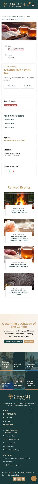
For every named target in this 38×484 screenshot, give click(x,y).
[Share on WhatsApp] (9, 171)
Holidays (7, 421)
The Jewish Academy (15, 16)
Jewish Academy (11, 430)
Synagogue (9, 425)
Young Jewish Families (11, 439)
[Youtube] (23, 479)
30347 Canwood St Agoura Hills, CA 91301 (17, 458)
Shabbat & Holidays (10, 443)
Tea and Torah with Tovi (18, 265)
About (6, 410)
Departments (9, 414)
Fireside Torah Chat (19, 211)
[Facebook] (15, 479)
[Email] (13, 171)
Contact (7, 455)
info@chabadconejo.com (12, 465)
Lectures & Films (8, 446)
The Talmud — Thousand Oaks (18, 292)
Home (4, 16)
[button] (33, 5)
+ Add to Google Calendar (11, 86)
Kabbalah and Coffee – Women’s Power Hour (19, 238)
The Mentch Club (10, 436)
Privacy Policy (13, 475)
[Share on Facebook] (5, 171)
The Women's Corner (10, 432)
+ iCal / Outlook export (27, 86)
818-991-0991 (9, 461)
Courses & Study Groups (11, 450)
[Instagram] (19, 479)
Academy (7, 417)
